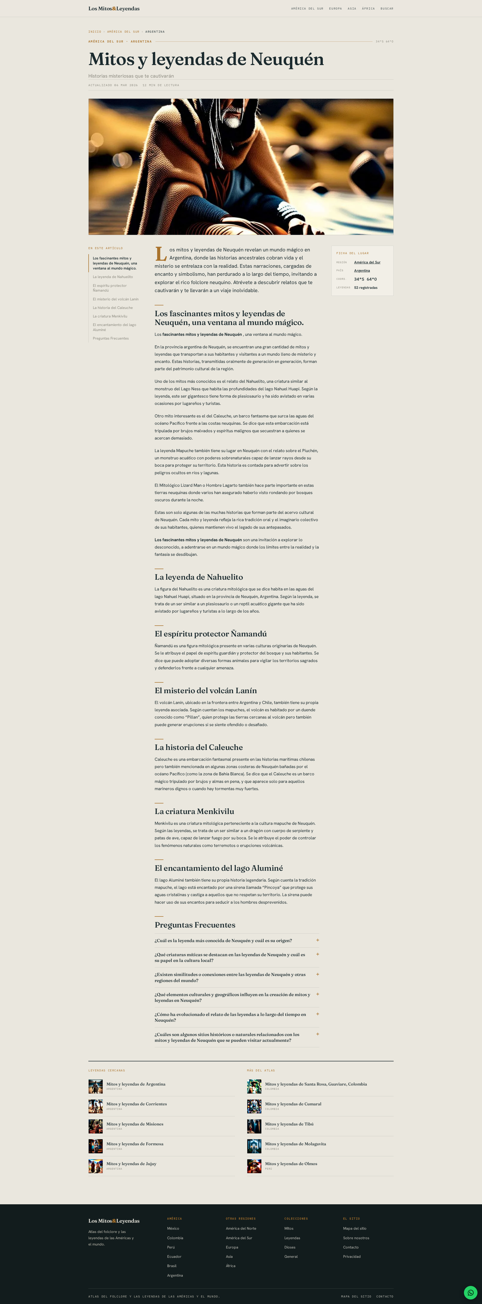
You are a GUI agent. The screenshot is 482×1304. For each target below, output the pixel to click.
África (368, 8)
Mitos (288, 1228)
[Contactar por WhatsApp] (470, 1292)
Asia (352, 8)
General (291, 1256)
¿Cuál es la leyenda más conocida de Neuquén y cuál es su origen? (223, 940)
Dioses (289, 1247)
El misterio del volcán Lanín (116, 299)
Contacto (351, 1247)
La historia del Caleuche (113, 307)
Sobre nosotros (356, 1237)
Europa (335, 8)
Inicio (94, 31)
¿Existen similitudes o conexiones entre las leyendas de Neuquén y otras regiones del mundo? (230, 977)
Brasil (171, 1265)
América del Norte (241, 1228)
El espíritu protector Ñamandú (110, 288)
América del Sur (307, 8)
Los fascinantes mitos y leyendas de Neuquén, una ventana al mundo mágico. (115, 263)
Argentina (155, 31)
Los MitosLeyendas (114, 8)
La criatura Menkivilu (110, 316)
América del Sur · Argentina (120, 41)
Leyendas (292, 1237)
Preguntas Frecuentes (111, 338)
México (173, 1228)
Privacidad (352, 1256)
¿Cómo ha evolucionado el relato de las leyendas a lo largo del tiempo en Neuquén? (230, 1017)
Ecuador (174, 1256)
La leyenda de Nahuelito (113, 276)
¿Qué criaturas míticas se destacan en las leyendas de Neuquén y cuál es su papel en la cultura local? (230, 957)
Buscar (387, 8)
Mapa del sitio (355, 1228)
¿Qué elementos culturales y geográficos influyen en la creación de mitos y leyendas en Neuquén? (232, 997)
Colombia (175, 1237)
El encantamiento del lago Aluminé (114, 327)
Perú (171, 1247)
